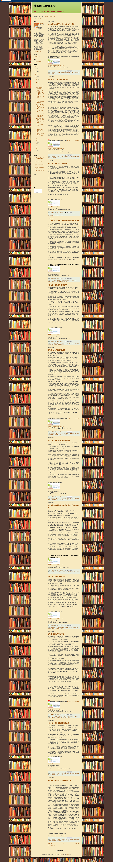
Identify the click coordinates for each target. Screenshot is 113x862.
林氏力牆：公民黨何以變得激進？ (40, 134)
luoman (61, 854)
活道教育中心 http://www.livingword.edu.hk (56, 65)
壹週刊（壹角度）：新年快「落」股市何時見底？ (39, 158)
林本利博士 (42, 23)
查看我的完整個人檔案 (38, 51)
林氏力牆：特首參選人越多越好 (57, 163)
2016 (36, 68)
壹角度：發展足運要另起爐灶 (39, 164)
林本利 (52, 72)
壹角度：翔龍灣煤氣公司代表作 (39, 168)
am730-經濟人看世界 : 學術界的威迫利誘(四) (40, 130)
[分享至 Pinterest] (71, 71)
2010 (36, 152)
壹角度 (65, 156)
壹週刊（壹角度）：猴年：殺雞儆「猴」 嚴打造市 (39, 161)
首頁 (63, 843)
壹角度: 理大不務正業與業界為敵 (58, 79)
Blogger (67, 854)
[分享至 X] (69, 71)
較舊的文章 (77, 843)
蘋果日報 (54, 157)
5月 (36, 143)
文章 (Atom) (52, 845)
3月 (36, 146)
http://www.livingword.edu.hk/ (50, 16)
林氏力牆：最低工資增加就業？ (57, 285)
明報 (51, 716)
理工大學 (62, 72)
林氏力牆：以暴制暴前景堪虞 (40, 127)
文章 (36, 190)
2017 (36, 66)
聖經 (56, 73)
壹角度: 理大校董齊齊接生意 (56, 350)
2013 (36, 73)
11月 (37, 79)
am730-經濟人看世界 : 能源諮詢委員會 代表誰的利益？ (40, 105)
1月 (36, 150)
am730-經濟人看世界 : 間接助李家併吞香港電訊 (40, 119)
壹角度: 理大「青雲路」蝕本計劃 (40, 136)
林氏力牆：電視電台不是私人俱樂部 (59, 440)
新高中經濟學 (72, 213)
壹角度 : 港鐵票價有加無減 (39, 171)
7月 (36, 140)
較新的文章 (50, 843)
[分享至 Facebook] (70, 71)
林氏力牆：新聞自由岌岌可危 (40, 122)
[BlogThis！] (68, 71)
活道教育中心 (55, 72)
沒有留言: (62, 70)
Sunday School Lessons (38, 61)
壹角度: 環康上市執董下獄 (56, 634)
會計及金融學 (53, 73)
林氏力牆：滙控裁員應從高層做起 (58, 723)
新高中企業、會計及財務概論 (71, 72)
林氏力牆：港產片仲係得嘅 (56, 577)
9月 (36, 82)
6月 (36, 142)
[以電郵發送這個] (67, 71)
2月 (36, 148)
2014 (36, 71)
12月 (37, 77)
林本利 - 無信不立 (45, 6)
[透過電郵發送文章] (65, 70)
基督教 (59, 72)
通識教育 (65, 343)
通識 (65, 72)
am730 (59, 73)
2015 (36, 69)
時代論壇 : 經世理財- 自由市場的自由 (59, 780)
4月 (36, 145)
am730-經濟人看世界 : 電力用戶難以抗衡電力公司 (63, 221)
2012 (36, 74)
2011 (36, 76)
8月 (36, 138)
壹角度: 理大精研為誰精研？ (39, 125)
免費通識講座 (53, 571)
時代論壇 (59, 839)
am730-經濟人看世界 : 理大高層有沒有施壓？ (62, 24)
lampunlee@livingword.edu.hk (41, 18)
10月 (37, 81)
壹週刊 (67, 156)
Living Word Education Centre (64, 73)
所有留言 (36, 192)
